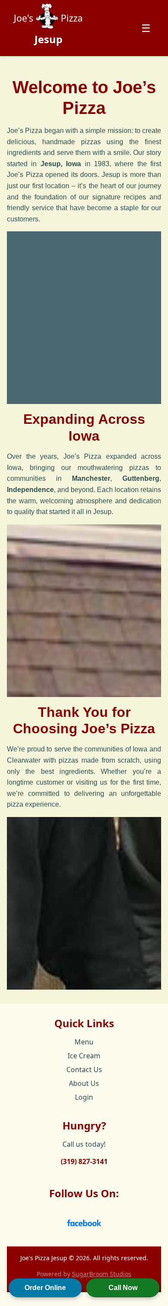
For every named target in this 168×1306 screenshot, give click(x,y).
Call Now (123, 1287)
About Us (84, 1083)
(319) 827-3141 (84, 1161)
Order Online (45, 1287)
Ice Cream (84, 1055)
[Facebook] (84, 1219)
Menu (84, 1042)
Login (84, 1097)
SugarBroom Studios (101, 1274)
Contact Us (84, 1069)
